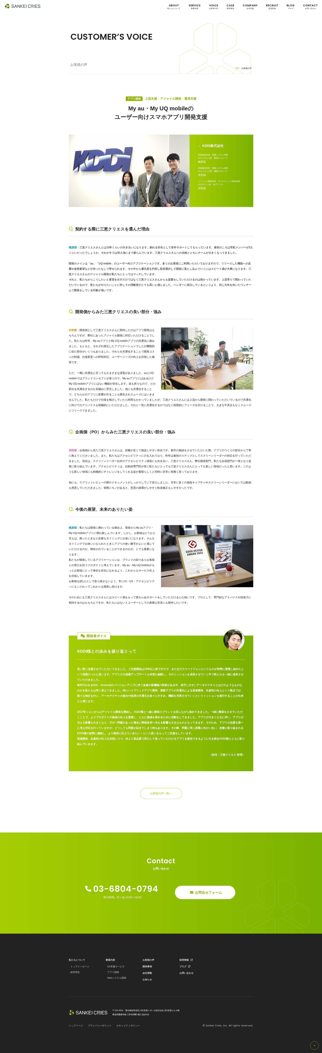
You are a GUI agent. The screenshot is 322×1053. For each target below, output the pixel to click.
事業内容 (195, 7)
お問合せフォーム (208, 892)
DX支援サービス (116, 966)
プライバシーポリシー (99, 1025)
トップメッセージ (79, 966)
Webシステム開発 (116, 977)
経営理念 (75, 972)
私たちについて (173, 7)
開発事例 (230, 7)
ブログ (291, 7)
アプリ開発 (134, 98)
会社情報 (250, 7)
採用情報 (272, 7)
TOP (237, 68)
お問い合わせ (310, 7)
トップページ (76, 1025)
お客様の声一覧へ (161, 793)
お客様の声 (213, 7)
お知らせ (147, 979)
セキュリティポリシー (128, 1025)
